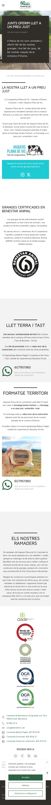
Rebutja (25, 785)
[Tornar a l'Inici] (25, 5)
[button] (3, 5)
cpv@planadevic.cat (16, 728)
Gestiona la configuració (25, 793)
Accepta (25, 777)
